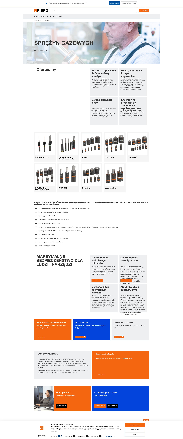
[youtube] (147, 420)
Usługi (49, 16)
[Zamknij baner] (148, 423)
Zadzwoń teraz (99, 405)
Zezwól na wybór (135, 429)
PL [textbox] (145, 7)
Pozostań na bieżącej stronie (129, 3)
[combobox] (146, 7)
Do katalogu (41, 337)
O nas (54, 16)
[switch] (73, 436)
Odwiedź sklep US (114, 3)
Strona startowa (37, 20)
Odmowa (135, 434)
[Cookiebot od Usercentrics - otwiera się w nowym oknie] (42, 436)
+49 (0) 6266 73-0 (138, 7)
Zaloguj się (144, 10)
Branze (43, 16)
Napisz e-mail (111, 405)
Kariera (60, 16)
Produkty (37, 16)
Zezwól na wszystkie (135, 425)
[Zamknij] (136, 2)
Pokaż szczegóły (108, 436)
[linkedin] (144, 420)
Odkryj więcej (96, 280)
